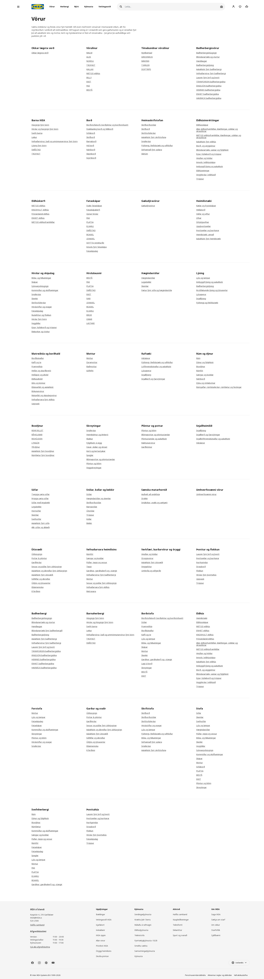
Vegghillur (36, 323)
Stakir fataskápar (94, 206)
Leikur (34, 137)
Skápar (34, 282)
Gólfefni (89, 371)
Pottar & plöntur (39, 558)
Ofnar (198, 218)
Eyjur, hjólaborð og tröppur (209, 154)
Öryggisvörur (147, 558)
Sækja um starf (218, 919)
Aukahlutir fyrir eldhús (206, 142)
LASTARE (90, 323)
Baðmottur (91, 366)
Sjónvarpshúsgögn (40, 286)
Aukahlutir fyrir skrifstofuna (153, 137)
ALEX (88, 57)
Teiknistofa (139, 935)
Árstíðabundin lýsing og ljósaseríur (212, 290)
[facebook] (32, 962)
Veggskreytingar (93, 468)
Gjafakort (100, 925)
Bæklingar (100, 914)
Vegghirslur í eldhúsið (206, 175)
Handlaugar (201, 61)
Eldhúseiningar (202, 171)
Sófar (198, 713)
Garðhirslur (36, 562)
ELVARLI (90, 226)
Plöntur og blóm (93, 463)
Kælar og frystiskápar (206, 206)
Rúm (198, 358)
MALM (89, 53)
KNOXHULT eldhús (40, 210)
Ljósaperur (201, 294)
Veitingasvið (105, 6)
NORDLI (90, 61)
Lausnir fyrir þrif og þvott (207, 78)
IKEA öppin (101, 935)
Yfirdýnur (35, 447)
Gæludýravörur (148, 206)
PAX (88, 86)
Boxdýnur (200, 366)
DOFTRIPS (146, 69)
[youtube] (53, 962)
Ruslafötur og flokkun (41, 315)
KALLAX (89, 69)
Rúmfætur (36, 827)
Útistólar (90, 511)
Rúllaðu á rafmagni (142, 925)
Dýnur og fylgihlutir (205, 362)
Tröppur (200, 179)
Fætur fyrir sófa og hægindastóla (156, 290)
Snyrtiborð (91, 158)
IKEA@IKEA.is (36, 917)
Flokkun (199, 571)
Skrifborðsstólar (148, 125)
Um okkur (215, 925)
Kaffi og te (36, 362)
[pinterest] (46, 962)
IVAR (88, 298)
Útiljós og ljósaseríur (40, 583)
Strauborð (201, 567)
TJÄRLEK (145, 65)
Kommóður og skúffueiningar (44, 290)
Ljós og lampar (203, 278)
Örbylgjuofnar (202, 222)
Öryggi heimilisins (103, 951)
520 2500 (34, 920)
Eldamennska (37, 587)
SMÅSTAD (36, 150)
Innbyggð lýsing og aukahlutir (209, 166)
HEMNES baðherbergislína (208, 90)
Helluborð (200, 210)
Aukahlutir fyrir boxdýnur (42, 451)
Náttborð (90, 150)
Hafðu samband (37, 925)
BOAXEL (90, 235)
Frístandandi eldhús (40, 214)
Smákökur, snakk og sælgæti (154, 503)
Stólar (89, 494)
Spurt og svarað (180, 935)
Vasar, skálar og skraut (96, 447)
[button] (52, 6)
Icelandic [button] (240, 963)
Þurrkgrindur (202, 562)
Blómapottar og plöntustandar (100, 459)
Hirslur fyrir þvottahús (206, 575)
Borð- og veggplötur (205, 146)
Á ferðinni (35, 591)
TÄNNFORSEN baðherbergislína (210, 82)
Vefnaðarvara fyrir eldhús (43, 399)
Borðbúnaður (37, 358)
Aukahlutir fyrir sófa (40, 523)
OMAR (89, 319)
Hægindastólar (148, 278)
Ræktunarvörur (148, 443)
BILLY (89, 78)
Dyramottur (91, 362)
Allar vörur (100, 940)
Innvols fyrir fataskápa (96, 247)
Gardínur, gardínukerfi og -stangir (101, 571)
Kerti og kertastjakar (95, 451)
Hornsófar (36, 511)
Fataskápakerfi (93, 210)
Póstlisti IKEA (102, 945)
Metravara (91, 591)
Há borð (90, 145)
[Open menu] (18, 6)
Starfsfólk (215, 930)
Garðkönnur (146, 447)
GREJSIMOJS (147, 57)
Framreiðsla (36, 366)
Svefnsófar (36, 519)
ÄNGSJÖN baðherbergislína (208, 86)
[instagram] (39, 962)
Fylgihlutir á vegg (94, 443)
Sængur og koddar (205, 375)
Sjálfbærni (215, 935)
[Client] (233, 6)
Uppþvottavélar (203, 226)
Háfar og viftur (203, 214)
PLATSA (90, 222)
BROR (89, 315)
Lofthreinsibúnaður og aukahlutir (156, 366)
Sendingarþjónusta (142, 914)
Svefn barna (36, 133)
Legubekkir (146, 282)
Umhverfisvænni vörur (206, 494)
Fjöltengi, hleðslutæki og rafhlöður (157, 145)
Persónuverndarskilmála (195, 975)
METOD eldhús (93, 73)
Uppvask (35, 404)
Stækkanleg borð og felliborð (99, 129)
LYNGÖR (35, 443)
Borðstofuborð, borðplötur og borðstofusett (107, 125)
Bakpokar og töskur (40, 332)
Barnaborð (91, 141)
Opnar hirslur (92, 214)
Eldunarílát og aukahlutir (42, 387)
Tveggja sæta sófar (40, 494)
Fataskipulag (92, 251)
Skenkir (34, 298)
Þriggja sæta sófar (40, 498)
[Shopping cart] (246, 6)
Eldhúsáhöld (36, 379)
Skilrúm (144, 154)
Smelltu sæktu (140, 945)
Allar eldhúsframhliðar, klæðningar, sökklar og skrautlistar (217, 130)
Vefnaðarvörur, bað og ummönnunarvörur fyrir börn (110, 635)
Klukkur (89, 439)
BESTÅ (89, 90)
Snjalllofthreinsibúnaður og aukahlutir (213, 439)
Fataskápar (36, 725)
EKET (88, 82)
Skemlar (145, 286)
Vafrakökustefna (241, 975)
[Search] (121, 6)
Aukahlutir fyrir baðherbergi (209, 69)
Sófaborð (90, 133)
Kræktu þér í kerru (142, 919)
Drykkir (144, 498)
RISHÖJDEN (36, 439)
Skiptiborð (91, 154)
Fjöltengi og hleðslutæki (207, 303)
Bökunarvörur (37, 391)
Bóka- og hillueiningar (41, 278)
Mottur (89, 358)
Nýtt (76, 6)
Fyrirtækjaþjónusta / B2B (145, 940)
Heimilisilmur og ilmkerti (97, 435)
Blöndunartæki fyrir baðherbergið (46, 631)
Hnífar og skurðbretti (41, 371)
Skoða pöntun (102, 956)
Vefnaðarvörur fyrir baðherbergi (211, 73)
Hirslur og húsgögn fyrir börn (44, 129)
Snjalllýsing (201, 298)
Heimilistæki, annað (205, 235)
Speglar (89, 455)
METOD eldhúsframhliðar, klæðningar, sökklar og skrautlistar (218, 136)
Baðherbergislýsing (205, 65)
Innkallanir (100, 930)
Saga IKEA (215, 914)
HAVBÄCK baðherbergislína (208, 98)
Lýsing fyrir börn (38, 145)
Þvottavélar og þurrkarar (207, 230)
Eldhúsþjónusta (141, 930)
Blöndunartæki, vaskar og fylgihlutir (212, 150)
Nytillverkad (146, 53)
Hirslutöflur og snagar (41, 307)
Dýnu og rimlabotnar (205, 383)
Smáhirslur (146, 141)
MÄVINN (145, 61)
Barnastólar (91, 507)
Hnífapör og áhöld (39, 375)
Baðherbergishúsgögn (206, 53)
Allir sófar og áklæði (40, 527)
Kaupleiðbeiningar (181, 919)
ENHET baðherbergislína (207, 94)
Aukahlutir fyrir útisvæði (42, 575)
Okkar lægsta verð (39, 53)
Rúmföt (199, 371)
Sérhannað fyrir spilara (151, 150)
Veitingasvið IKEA (103, 919)
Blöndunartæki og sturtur (208, 57)
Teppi (89, 567)
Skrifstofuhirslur (148, 133)
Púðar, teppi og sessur (96, 562)
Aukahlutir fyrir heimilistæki (208, 239)
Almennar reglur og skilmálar (220, 975)
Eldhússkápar (202, 125)
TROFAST (90, 65)
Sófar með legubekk (40, 503)
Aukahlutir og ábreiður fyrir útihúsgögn (49, 571)
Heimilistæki (201, 618)
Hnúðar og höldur (204, 158)
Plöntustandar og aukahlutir (154, 439)
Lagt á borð (146, 664)
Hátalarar (145, 358)
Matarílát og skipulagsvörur (44, 395)
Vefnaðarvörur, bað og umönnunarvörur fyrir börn (54, 141)
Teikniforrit (177, 925)
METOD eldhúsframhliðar (43, 222)
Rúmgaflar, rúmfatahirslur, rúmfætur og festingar (219, 387)
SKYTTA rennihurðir (95, 243)
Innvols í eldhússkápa (205, 162)
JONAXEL (90, 239)
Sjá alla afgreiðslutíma (40, 947)
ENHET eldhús (38, 218)
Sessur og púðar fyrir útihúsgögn (46, 567)
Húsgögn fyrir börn (40, 125)
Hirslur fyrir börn (39, 319)
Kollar (89, 519)
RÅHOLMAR (36, 435)
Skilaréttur (177, 930)
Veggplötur (146, 567)
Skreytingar (146, 668)
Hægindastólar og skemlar (98, 498)
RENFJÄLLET (37, 430)
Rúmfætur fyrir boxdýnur (42, 455)
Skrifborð (90, 137)
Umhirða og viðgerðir (151, 571)
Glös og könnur (38, 383)
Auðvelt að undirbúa (150, 494)
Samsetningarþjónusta (144, 951)
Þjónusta (88, 6)
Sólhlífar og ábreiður (40, 579)
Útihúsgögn (36, 554)
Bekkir (89, 523)
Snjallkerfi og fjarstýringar (153, 379)
